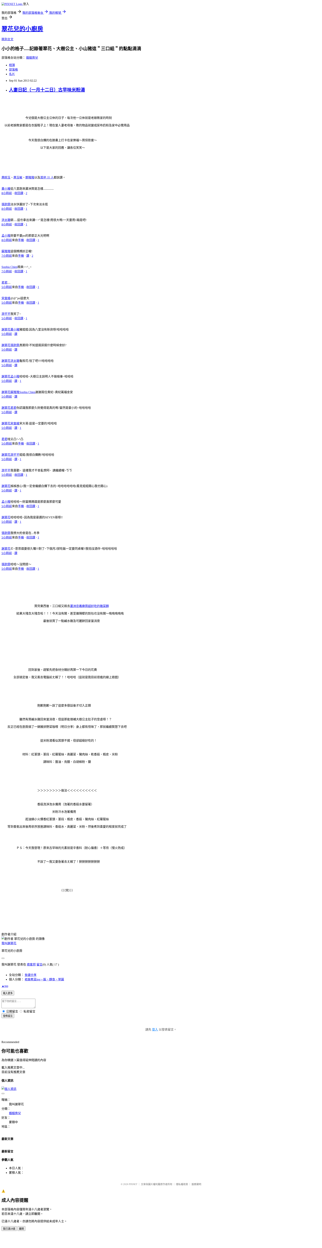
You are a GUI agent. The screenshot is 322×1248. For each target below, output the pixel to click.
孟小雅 (5, 235)
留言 (39, 964)
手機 (21, 240)
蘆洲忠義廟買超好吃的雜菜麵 (89, 606)
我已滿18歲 (9, 1228)
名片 (12, 74)
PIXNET (133, 1184)
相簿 (12, 65)
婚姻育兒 (32, 57)
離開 (21, 1228)
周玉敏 (17, 177)
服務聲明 (196, 1184)
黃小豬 (5, 188)
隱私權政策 (182, 1184)
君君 (4, 282)
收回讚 (18, 193)
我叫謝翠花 (8, 943)
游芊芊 (5, 313)
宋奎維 (5, 298)
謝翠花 (5, 329)
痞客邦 (31, 964)
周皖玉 (5, 177)
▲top (4, 986)
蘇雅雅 (5, 251)
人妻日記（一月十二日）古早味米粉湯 (47, 89)
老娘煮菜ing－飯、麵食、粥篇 (44, 979)
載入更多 (8, 993)
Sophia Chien (9, 266)
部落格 (13, 69)
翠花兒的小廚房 (22, 29)
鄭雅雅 (29, 177)
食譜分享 (31, 975)
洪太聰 (5, 220)
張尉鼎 (5, 204)
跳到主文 (7, 39)
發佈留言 (8, 1016)
